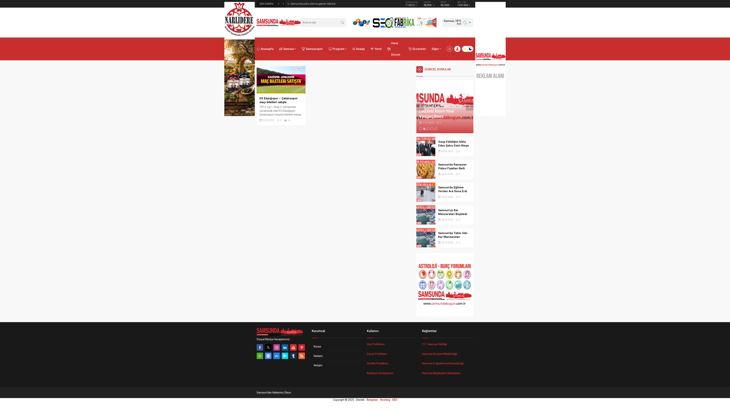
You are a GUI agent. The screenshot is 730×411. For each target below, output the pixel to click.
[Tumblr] (293, 356)
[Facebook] (260, 347)
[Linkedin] (285, 347)
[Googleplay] (285, 356)
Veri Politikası (376, 344)
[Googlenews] (268, 356)
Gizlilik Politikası (377, 363)
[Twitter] (268, 347)
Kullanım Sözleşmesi (380, 373)
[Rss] (301, 356)
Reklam (318, 356)
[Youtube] (293, 347)
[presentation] (420, 107)
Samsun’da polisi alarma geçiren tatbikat (313, 3)
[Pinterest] (301, 347)
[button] (420, 128)
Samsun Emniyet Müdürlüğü (439, 353)
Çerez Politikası (377, 353)
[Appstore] (276, 356)
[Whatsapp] (260, 356)
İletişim (318, 365)
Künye (317, 346)
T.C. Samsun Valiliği (434, 344)
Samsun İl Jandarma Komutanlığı (443, 363)
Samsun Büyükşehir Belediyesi (441, 373)
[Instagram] (276, 347)
